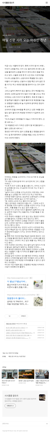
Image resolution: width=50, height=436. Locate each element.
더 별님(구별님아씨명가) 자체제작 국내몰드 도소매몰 (17, 281)
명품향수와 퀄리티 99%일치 (15, 298)
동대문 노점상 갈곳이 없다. (14, 330)
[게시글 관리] (15, 316)
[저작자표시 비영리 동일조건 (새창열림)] (31, 316)
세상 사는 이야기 (11, 324)
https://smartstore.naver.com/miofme (21, 295)
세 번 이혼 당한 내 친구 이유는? (15, 327)
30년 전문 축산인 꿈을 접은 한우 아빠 (17, 335)
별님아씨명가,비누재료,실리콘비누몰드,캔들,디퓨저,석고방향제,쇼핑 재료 (18, 285)
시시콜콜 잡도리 (8, 3)
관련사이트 (5, 424)
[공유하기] (12, 316)
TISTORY (5, 427)
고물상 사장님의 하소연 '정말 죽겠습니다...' (19, 333)
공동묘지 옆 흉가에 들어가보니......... (17, 338)
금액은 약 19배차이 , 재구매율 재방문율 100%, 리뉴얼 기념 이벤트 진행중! (18, 302)
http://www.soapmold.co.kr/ (17, 278)
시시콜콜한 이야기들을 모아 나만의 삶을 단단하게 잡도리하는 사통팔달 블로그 (20, 400)
